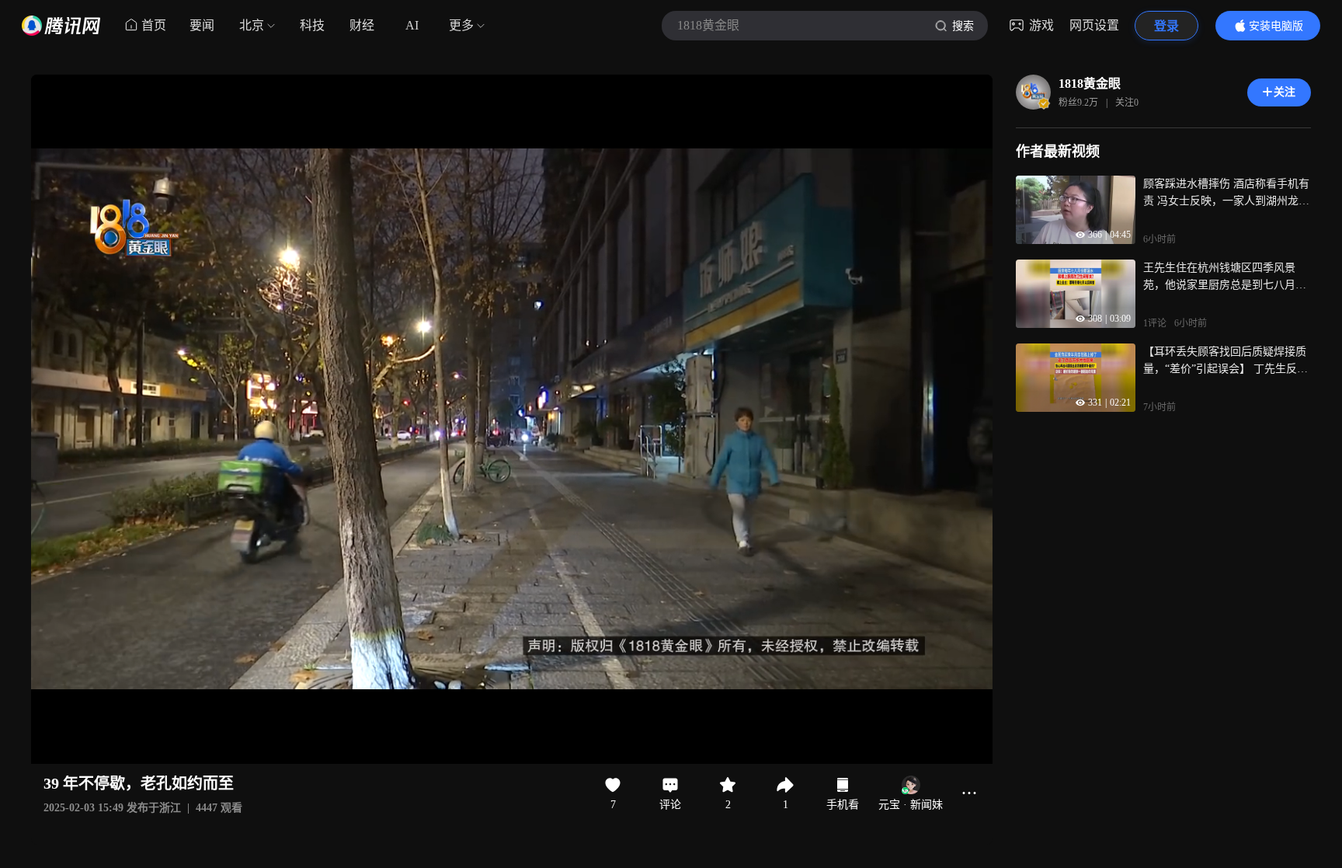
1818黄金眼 (1090, 83)
